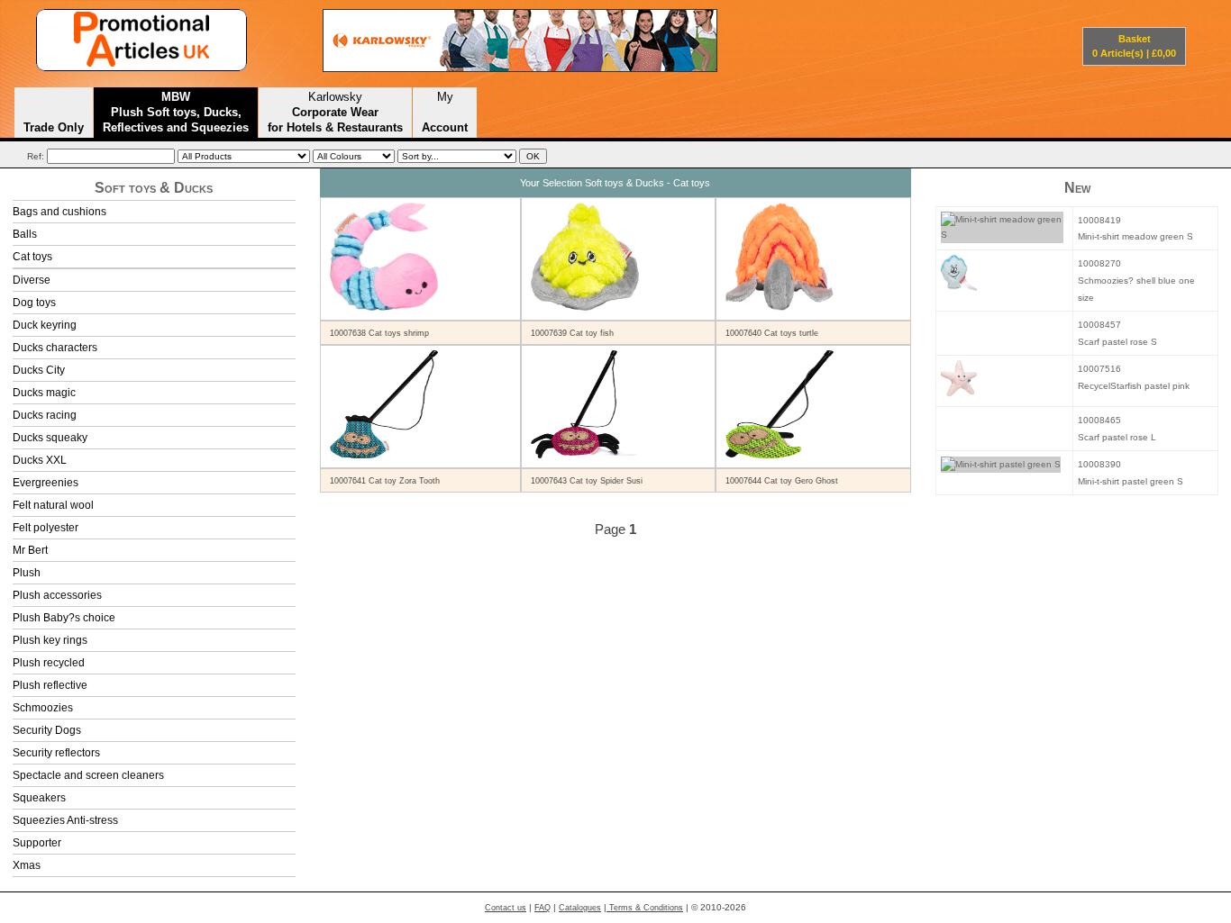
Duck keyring (45, 325)
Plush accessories (57, 595)
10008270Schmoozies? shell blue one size (1136, 280)
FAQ (542, 907)
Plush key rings (50, 640)
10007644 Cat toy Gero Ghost (781, 480)
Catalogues (580, 907)
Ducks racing (45, 415)
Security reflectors (56, 753)
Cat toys (32, 256)
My (445, 111)
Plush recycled (49, 662)
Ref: (35, 156)
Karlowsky (335, 111)
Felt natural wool (53, 505)
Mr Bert (30, 550)
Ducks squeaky (50, 437)
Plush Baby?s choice (64, 617)
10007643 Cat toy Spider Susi (587, 480)
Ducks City (39, 370)
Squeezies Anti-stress (65, 820)
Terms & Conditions (644, 907)
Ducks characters (55, 347)
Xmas (27, 865)
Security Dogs (47, 730)
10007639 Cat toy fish (572, 333)
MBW (176, 111)
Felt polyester (45, 527)
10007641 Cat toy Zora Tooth (385, 480)
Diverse (31, 280)
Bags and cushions (59, 211)
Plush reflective (50, 685)
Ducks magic (44, 392)
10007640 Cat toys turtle (771, 333)
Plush (27, 572)
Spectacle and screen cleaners (88, 775)
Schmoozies (43, 707)
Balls (25, 234)
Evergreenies (45, 482)
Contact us (505, 907)
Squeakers (39, 798)
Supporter (37, 843)
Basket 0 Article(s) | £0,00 (1134, 46)
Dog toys (34, 302)
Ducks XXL (40, 460)
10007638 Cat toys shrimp (379, 333)
